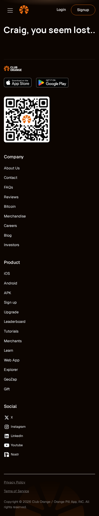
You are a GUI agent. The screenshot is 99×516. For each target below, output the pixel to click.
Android (10, 283)
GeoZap (10, 379)
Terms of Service (16, 491)
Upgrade (11, 312)
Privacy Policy (14, 482)
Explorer (11, 369)
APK (7, 292)
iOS (7, 273)
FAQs (8, 187)
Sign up (10, 302)
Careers (10, 225)
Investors (11, 244)
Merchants (13, 341)
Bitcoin (10, 206)
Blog (8, 235)
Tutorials (11, 331)
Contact (10, 177)
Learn (8, 350)
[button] (10, 10)
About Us (12, 168)
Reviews (11, 197)
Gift (7, 389)
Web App (12, 360)
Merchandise (15, 216)
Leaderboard (15, 321)
